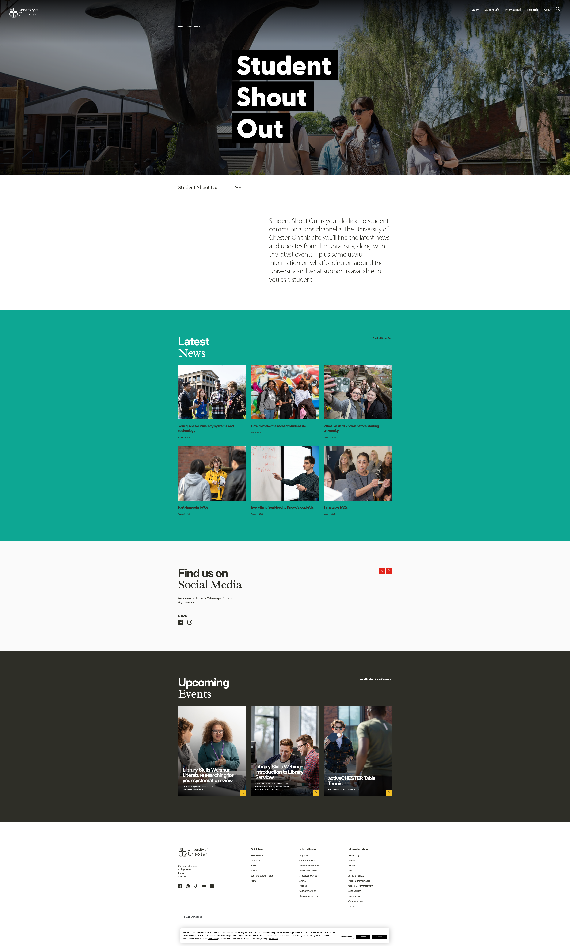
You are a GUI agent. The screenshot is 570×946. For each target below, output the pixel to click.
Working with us (355, 901)
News (253, 865)
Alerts (253, 880)
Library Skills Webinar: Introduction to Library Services (279, 771)
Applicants (304, 855)
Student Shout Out (194, 27)
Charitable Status (356, 875)
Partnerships (354, 895)
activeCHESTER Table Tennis (351, 781)
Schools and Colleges (309, 875)
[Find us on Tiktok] (196, 886)
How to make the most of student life (278, 426)
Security (351, 906)
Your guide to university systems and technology (206, 428)
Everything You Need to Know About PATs (282, 507)
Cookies (351, 860)
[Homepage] (23, 13)
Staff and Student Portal (262, 875)
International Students (309, 865)
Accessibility (353, 855)
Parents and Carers (308, 870)
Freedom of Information (359, 880)
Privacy (351, 865)
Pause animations (191, 917)
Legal (350, 870)
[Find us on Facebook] (180, 622)
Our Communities (307, 890)
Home (180, 26)
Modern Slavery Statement (360, 885)
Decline (363, 937)
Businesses (304, 885)
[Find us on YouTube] (204, 886)
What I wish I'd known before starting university (351, 428)
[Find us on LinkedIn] (212, 886)
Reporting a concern (309, 895)
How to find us (258, 855)
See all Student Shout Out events (375, 678)
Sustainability (354, 890)
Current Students (307, 860)
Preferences (346, 937)
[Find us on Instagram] (189, 622)
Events (238, 187)
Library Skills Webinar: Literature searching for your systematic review (208, 774)
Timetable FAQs (336, 507)
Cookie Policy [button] (213, 939)
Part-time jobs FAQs (193, 507)
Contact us (256, 860)
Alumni (302, 880)
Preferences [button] (273, 939)
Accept (379, 937)
